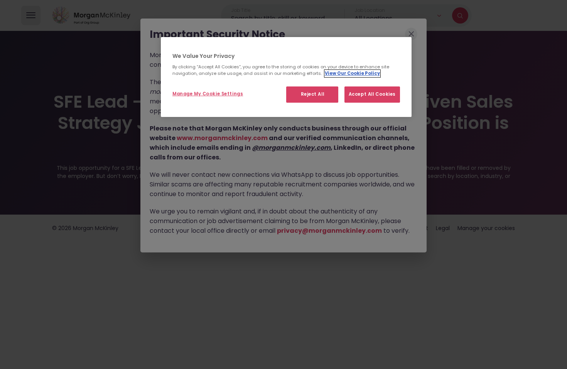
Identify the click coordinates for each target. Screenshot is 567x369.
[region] (286, 77)
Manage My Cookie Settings (207, 94)
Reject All (312, 94)
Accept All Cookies (372, 94)
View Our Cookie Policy (352, 73)
